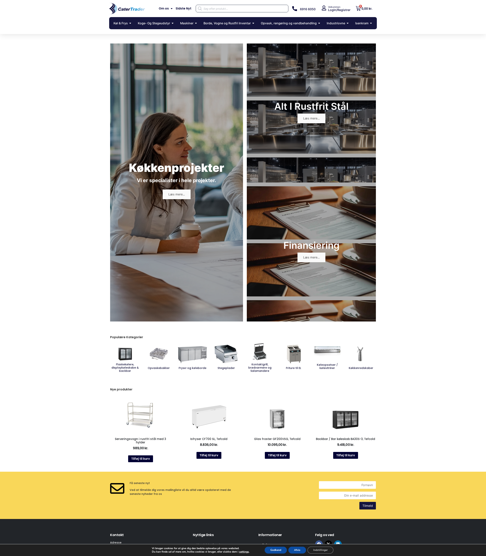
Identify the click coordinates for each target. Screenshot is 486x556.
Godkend (275, 550)
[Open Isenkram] (370, 23)
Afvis (297, 550)
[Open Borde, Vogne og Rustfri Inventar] (253, 23)
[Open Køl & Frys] (130, 23)
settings (244, 552)
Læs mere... (176, 194)
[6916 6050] (294, 8)
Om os (164, 8)
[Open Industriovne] (347, 23)
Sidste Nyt (183, 8)
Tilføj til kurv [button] (140, 458)
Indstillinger (320, 550)
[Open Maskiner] (195, 23)
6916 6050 (308, 9)
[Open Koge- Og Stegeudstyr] (172, 23)
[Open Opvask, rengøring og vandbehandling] (319, 23)
